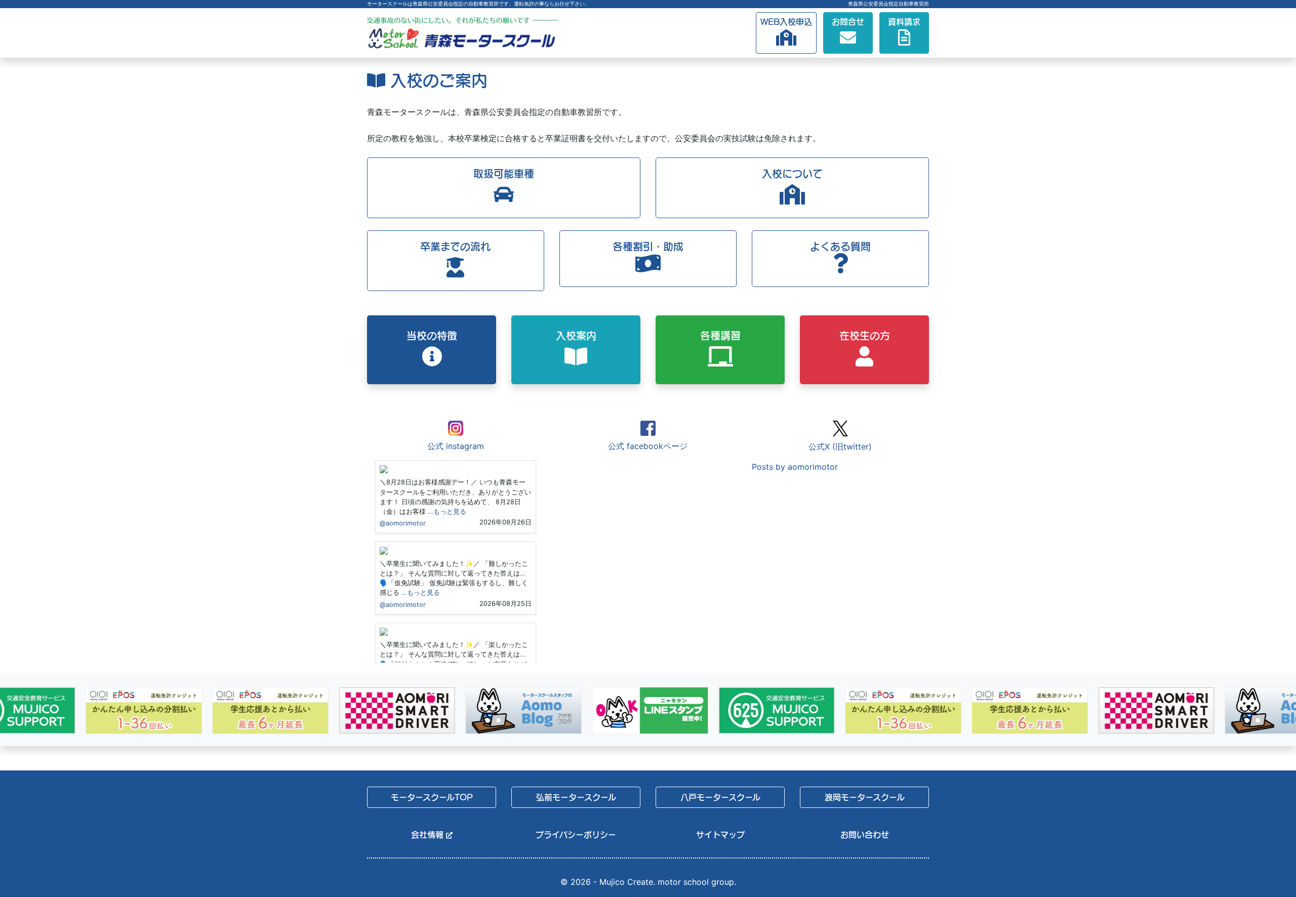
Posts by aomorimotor (795, 467)
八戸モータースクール (720, 797)
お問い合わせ (864, 835)
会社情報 (428, 835)
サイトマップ (720, 835)
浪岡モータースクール (865, 797)
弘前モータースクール (576, 797)
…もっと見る (447, 511)
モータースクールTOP (432, 797)
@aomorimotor (403, 523)
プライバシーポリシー (576, 835)
